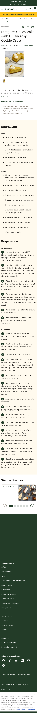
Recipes (9, 18)
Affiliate (4, 567)
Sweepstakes (6, 608)
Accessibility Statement (10, 603)
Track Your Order (8, 599)
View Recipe (29, 45)
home (4, 18)
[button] (5, 506)
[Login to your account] (30, 9)
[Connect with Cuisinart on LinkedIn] (22, 660)
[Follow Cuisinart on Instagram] (16, 660)
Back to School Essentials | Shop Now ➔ (18, 14)
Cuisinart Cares (7, 625)
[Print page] (23, 27)
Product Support (10, 647)
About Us (5, 620)
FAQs (3, 576)
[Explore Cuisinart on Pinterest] (3, 665)
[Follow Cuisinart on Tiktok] (10, 660)
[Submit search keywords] (27, 9)
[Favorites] (33, 486)
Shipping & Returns (9, 594)
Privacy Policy (20, 709)
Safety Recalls (7, 585)
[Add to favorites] (32, 27)
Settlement (6, 590)
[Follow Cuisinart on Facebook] (3, 660)
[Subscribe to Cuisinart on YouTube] (28, 660)
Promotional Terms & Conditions (13, 580)
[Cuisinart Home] (11, 9)
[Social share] (28, 27)
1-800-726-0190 (10, 642)
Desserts (16, 18)
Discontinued (6, 571)
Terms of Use (5, 689)
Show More (5, 96)
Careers (4, 630)
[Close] (34, 694)
